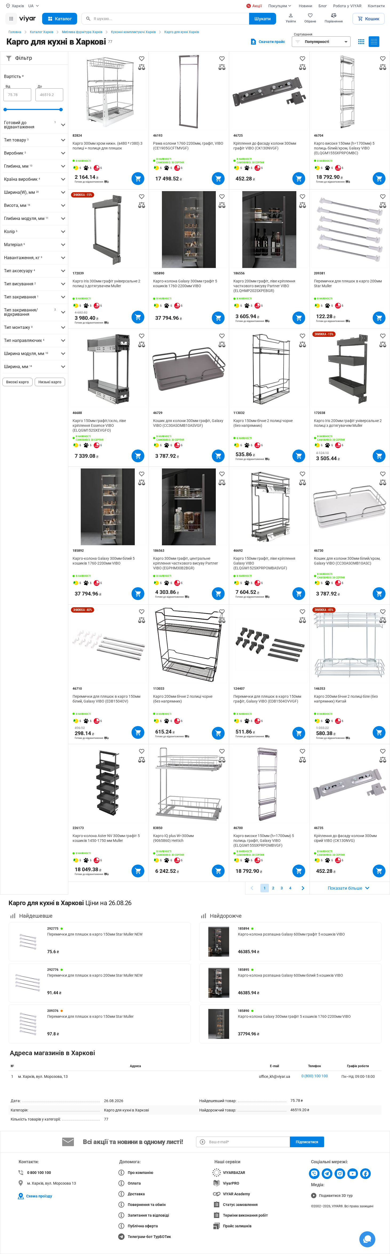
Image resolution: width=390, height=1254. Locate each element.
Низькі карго (49, 382)
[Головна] (27, 18)
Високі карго (17, 382)
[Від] (17, 94)
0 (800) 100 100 (314, 1076)
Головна (15, 32)
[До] (49, 94)
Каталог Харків (41, 32)
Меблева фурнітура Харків (82, 32)
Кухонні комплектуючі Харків (133, 32)
